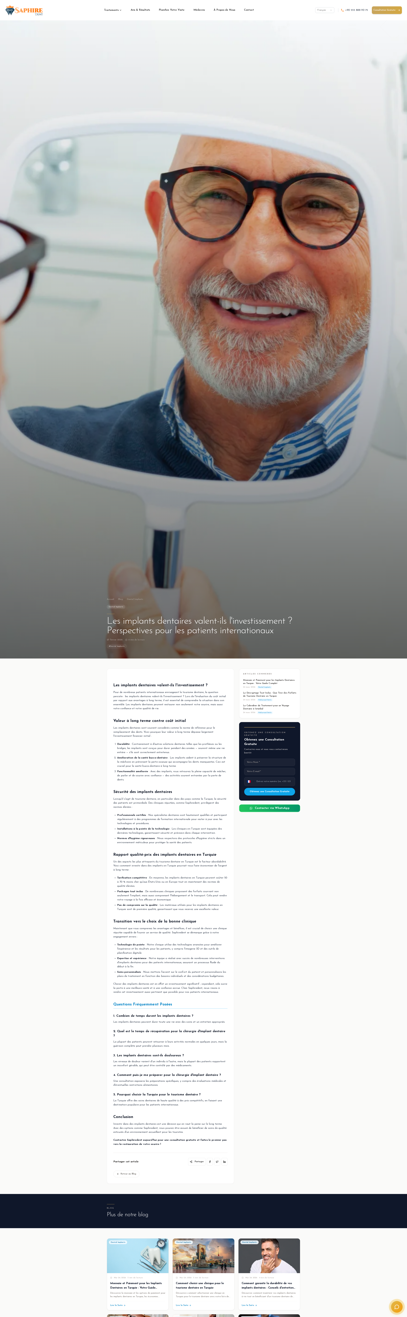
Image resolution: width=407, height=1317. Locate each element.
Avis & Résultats (140, 10)
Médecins (199, 10)
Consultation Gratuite (384, 10)
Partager (199, 1161)
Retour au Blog (128, 1174)
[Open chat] (397, 1307)
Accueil (110, 599)
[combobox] (324, 10)
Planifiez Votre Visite (171, 10)
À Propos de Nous (224, 10)
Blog (120, 599)
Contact (249, 10)
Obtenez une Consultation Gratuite (269, 791)
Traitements (111, 10)
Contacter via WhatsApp (272, 808)
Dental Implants (135, 599)
